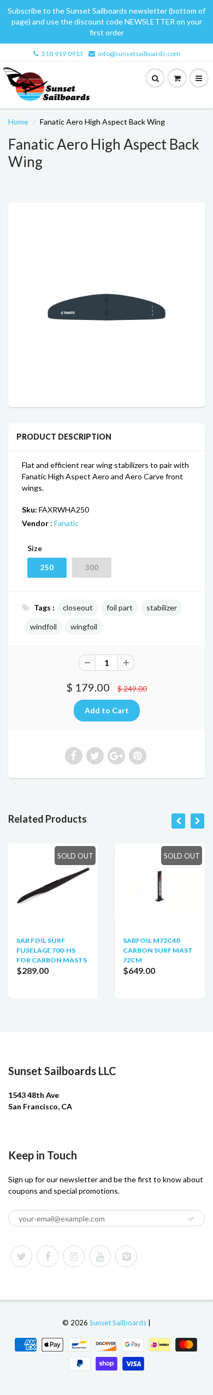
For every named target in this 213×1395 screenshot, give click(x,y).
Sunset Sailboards (118, 1322)
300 (91, 567)
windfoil (43, 626)
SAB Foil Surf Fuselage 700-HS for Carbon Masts (51, 950)
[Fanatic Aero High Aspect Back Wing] (106, 303)
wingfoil (83, 626)
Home (18, 121)
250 (47, 567)
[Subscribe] (191, 1218)
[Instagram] (74, 1256)
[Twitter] (21, 1256)
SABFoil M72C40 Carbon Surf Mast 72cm (158, 950)
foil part (119, 607)
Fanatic (66, 523)
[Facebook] (47, 1256)
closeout (78, 607)
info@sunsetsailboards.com (139, 54)
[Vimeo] (126, 1256)
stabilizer (161, 607)
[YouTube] (100, 1256)
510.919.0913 (62, 54)
